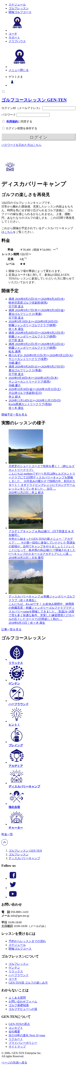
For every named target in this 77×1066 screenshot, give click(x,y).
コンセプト (16, 1027)
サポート (14, 37)
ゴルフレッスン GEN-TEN (25, 850)
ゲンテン (14, 967)
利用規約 (12, 121)
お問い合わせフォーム (23, 1001)
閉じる (24, 70)
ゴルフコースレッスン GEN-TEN (34, 100)
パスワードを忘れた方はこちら (21, 144)
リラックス (16, 971)
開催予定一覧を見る (14, 414)
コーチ (13, 33)
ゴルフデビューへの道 (23, 1008)
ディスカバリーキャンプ (24, 858)
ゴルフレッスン (19, 8)
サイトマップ (17, 1046)
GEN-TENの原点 (19, 1024)
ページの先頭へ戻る (14, 1062)
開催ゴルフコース (20, 12)
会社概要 (14, 1031)
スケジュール (17, 4)
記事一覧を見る (11, 629)
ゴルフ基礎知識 (19, 1005)
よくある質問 (17, 997)
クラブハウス (17, 41)
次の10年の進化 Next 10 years (27, 1035)
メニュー (14, 70)
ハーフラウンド (19, 975)
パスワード (8, 114)
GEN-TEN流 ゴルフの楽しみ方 (28, 982)
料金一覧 (7, 834)
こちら (8, 231)
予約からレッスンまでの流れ (27, 941)
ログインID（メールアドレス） (21, 108)
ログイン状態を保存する (21, 128)
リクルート (16, 1039)
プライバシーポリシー (23, 1042)
